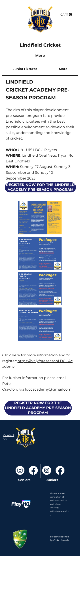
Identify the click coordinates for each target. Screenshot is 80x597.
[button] (66, 14)
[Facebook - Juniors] (60, 470)
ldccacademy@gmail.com (48, 389)
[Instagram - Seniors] (20, 470)
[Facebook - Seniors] (33, 470)
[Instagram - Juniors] (46, 470)
